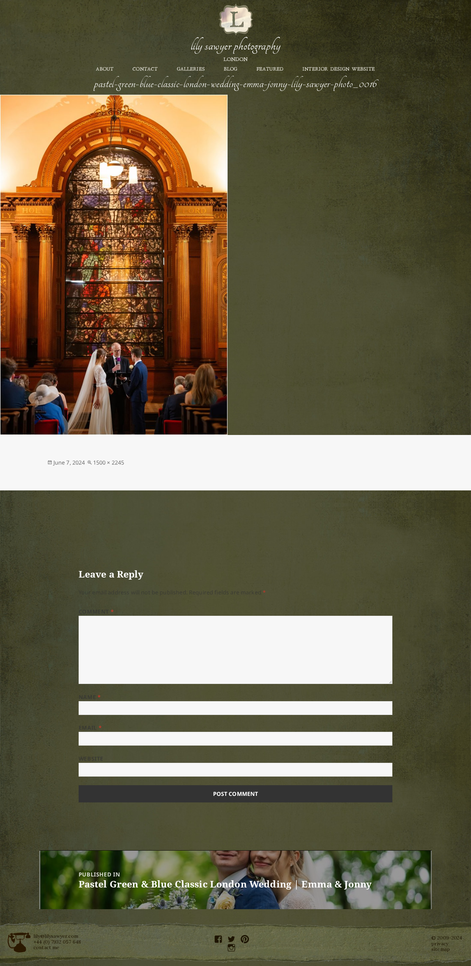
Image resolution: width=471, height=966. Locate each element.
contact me (46, 947)
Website (91, 758)
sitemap (440, 949)
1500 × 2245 (108, 462)
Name (90, 697)
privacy (439, 944)
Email (90, 727)
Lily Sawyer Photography (235, 46)
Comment (96, 611)
